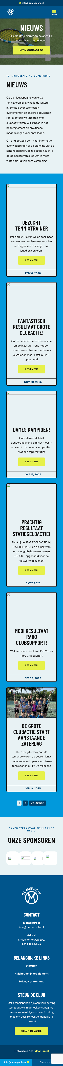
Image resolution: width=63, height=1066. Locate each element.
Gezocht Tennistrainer (31, 225)
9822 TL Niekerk (31, 944)
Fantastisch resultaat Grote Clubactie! (31, 326)
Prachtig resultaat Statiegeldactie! (31, 527)
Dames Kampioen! (31, 434)
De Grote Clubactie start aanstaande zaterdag (31, 734)
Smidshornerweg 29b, (31, 939)
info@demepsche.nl (31, 927)
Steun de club (47, 1062)
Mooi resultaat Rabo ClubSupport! (32, 636)
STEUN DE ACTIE (31, 1030)
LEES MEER (31, 260)
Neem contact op (31, 50)
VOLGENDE (37, 803)
